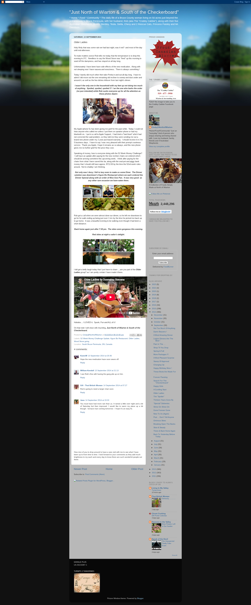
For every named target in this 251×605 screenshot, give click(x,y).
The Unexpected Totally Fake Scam (168, 543)
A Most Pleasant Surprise (163, 358)
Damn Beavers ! (160, 332)
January (157, 465)
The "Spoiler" (158, 397)
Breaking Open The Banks (164, 424)
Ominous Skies (159, 421)
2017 (154, 302)
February (158, 462)
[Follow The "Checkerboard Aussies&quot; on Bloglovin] (160, 213)
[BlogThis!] (133, 335)
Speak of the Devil (160, 539)
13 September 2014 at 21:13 (107, 371)
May (156, 451)
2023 (154, 284)
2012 (154, 473)
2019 (154, 295)
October (157, 322)
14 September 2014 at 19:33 (97, 400)
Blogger (140, 598)
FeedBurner (168, 267)
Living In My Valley (160, 488)
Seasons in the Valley (161, 522)
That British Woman (160, 496)
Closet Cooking (159, 514)
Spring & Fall (158, 351)
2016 (154, 305)
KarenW (83, 356)
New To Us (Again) (161, 414)
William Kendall (87, 371)
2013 (154, 469)
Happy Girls (158, 386)
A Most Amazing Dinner (163, 335)
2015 (154, 309)
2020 (154, 291)
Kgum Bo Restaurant (119, 338)
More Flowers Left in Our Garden (168, 525)
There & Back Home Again (164, 431)
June (156, 448)
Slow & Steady (159, 428)
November (158, 318)
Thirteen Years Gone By (163, 400)
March (157, 458)
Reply (82, 363)
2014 (154, 312)
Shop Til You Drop (160, 348)
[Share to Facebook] (138, 335)
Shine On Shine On (161, 407)
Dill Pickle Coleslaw (159, 516)
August (157, 441)
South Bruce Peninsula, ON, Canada (97, 344)
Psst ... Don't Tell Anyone (163, 417)
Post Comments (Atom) (95, 474)
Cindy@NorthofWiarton (162, 127)
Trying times (156, 490)
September (159, 325)
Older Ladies (134, 338)
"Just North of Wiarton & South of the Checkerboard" (124, 12)
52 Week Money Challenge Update (95, 338)
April (156, 455)
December (158, 315)
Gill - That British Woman (91, 385)
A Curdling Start (159, 390)
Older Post (137, 469)
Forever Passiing (160, 377)
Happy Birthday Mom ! (162, 368)
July (156, 444)
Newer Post (80, 469)
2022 (154, 288)
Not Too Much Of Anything (164, 328)
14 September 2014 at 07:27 (115, 385)
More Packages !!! (161, 354)
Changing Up (158, 365)
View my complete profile (159, 146)
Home (109, 469)
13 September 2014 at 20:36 (100, 356)
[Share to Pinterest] (140, 335)
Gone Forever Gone (161, 410)
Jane (82, 400)
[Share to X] (136, 335)
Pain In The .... (159, 344)
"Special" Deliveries (161, 403)
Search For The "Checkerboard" (161, 382)
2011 (154, 476)
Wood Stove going (81, 341)
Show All (174, 555)
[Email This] (131, 335)
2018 (154, 298)
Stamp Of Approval (161, 361)
